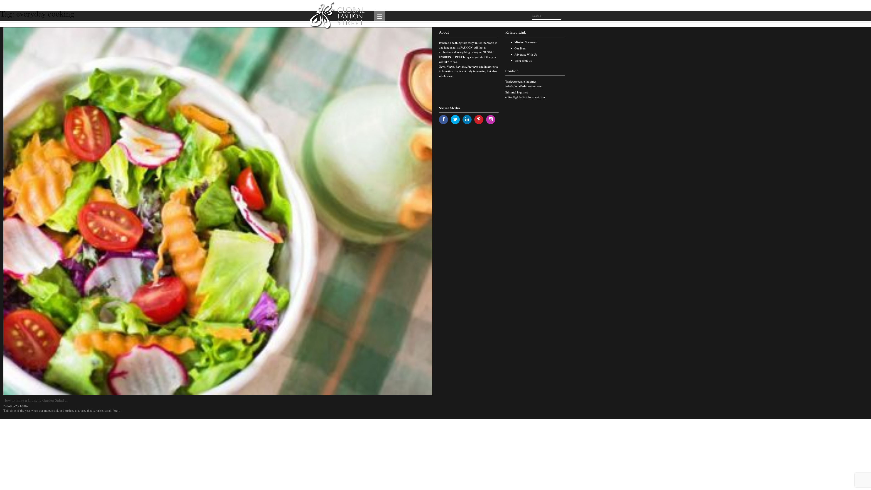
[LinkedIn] (467, 119)
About (444, 32)
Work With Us (523, 61)
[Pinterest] (478, 119)
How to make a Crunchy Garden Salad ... (35, 400)
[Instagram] (491, 119)
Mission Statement (525, 42)
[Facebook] (443, 119)
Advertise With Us (525, 54)
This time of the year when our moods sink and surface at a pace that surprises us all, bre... (61, 410)
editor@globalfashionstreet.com (525, 97)
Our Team (520, 48)
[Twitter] (455, 119)
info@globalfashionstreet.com (523, 86)
